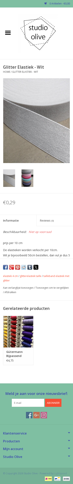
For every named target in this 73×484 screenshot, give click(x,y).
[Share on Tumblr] (29, 267)
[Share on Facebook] (5, 267)
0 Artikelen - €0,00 (59, 3)
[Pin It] (17, 267)
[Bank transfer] (65, 478)
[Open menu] (8, 32)
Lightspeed (60, 473)
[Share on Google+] (11, 267)
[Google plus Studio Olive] (36, 415)
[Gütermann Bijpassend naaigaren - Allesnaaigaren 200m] (18, 331)
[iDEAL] (47, 478)
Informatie (11, 220)
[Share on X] (35, 267)
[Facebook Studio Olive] (29, 415)
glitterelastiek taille (30, 276)
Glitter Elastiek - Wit (25, 72)
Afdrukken (10, 292)
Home (6, 72)
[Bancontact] (57, 478)
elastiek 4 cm (10, 276)
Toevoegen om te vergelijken (52, 287)
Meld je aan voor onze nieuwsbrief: (36, 393)
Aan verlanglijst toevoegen (18, 287)
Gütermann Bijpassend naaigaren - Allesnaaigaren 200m (16, 354)
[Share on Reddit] (23, 267)
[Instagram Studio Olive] (44, 415)
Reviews (47, 220)
